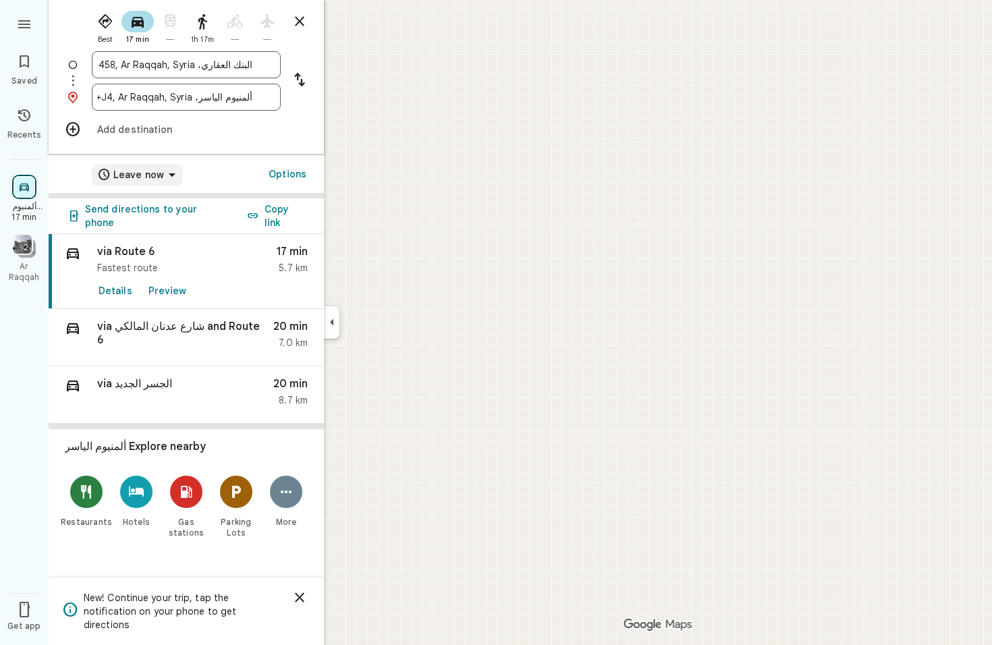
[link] (186, 271)
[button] (186, 337)
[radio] (105, 25)
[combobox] (174, 64)
